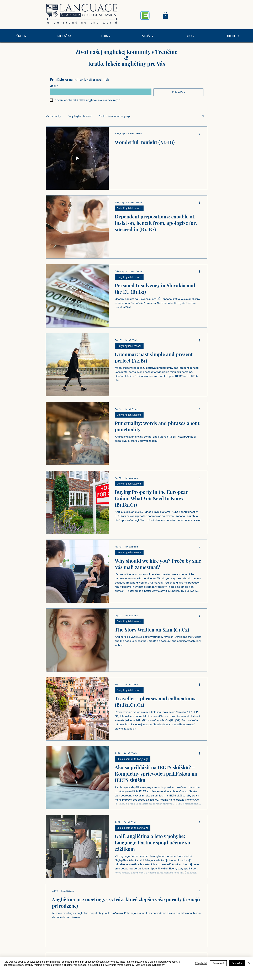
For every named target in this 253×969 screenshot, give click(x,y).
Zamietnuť (218, 963)
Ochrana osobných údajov (150, 964)
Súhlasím (237, 963)
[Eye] (145, 15)
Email (54, 85)
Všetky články (53, 116)
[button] (165, 15)
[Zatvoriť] (249, 963)
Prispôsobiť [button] (201, 963)
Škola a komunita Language (115, 116)
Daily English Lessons (80, 116)
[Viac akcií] (200, 134)
